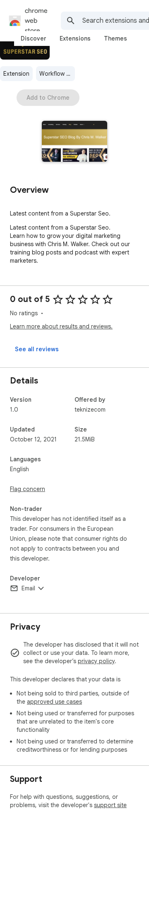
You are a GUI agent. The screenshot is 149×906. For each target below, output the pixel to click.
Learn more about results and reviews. (61, 326)
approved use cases (54, 701)
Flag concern (27, 489)
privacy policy (96, 661)
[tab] (33, 38)
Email (28, 588)
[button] (74, 142)
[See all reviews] (37, 349)
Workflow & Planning (57, 73)
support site (110, 805)
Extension (16, 73)
